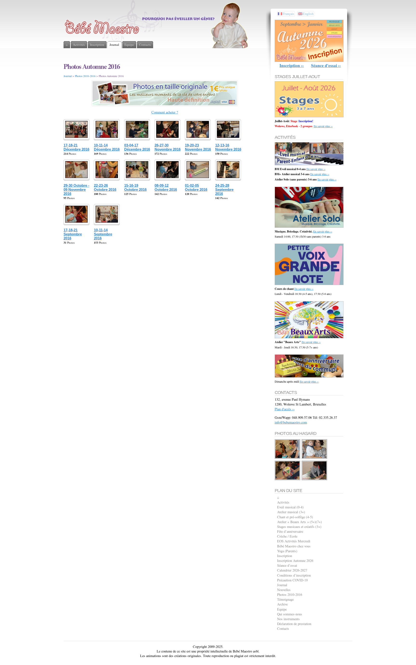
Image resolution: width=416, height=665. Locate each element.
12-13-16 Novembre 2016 (228, 147)
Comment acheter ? (164, 112)
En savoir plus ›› (323, 126)
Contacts (283, 628)
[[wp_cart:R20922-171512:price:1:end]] (288, 458)
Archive (282, 604)
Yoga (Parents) (287, 551)
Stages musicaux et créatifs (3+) (299, 526)
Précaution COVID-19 (292, 580)
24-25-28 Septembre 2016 (224, 189)
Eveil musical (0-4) (290, 507)
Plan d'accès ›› (285, 409)
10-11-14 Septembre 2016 (103, 234)
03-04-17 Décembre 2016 (137, 147)
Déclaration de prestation (294, 623)
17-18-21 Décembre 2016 (76, 147)
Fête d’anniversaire (290, 531)
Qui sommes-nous (289, 614)
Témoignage (285, 599)
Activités (283, 502)
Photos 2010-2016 (85, 76)
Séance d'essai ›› (326, 65)
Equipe (282, 609)
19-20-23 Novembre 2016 (198, 147)
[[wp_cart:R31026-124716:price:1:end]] (315, 479)
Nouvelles (284, 589)
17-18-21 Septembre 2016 (73, 234)
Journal (68, 76)
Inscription (284, 555)
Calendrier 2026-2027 (292, 570)
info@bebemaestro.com (291, 422)
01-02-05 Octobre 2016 (196, 187)
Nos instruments (288, 619)
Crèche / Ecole (287, 536)
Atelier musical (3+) (291, 512)
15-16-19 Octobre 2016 (135, 187)
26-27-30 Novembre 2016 (168, 147)
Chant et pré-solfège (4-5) (295, 517)
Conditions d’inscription (294, 575)
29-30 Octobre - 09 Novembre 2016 (76, 189)
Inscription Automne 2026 (295, 560)
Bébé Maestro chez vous (294, 546)
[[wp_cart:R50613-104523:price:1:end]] (315, 458)
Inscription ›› (292, 65)
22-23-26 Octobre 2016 (105, 187)
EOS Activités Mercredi (293, 541)
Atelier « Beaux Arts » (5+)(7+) (299, 521)
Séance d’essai (287, 565)
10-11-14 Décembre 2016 (107, 147)
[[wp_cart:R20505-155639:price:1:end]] (288, 479)
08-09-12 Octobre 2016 (166, 187)
